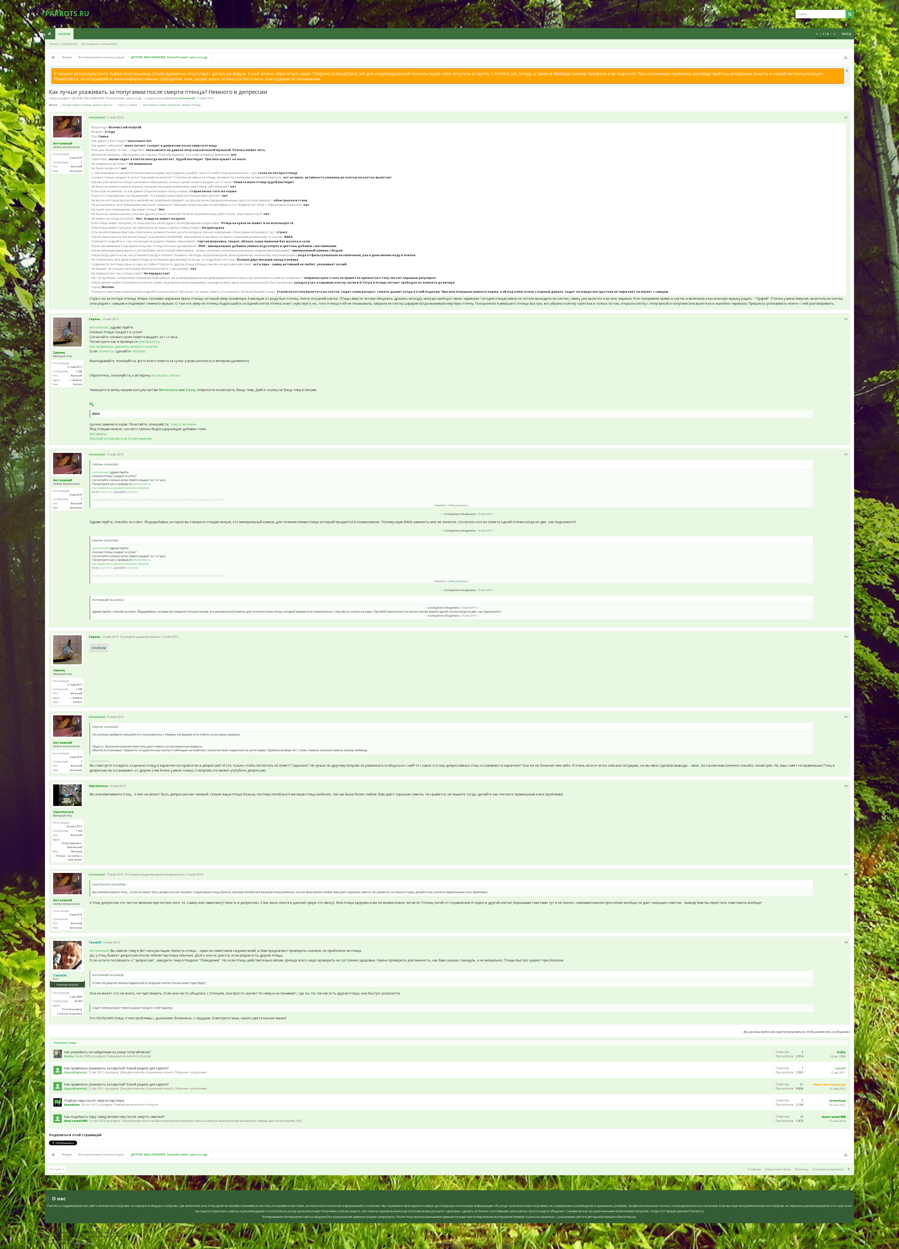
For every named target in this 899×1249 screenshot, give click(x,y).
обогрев (138, 351)
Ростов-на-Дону (72, 1009)
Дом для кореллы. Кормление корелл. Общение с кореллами (163, 1072)
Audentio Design (84, 1243)
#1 (846, 117)
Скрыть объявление (847, 71)
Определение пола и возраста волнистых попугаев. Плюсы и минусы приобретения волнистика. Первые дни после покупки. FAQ (212, 1121)
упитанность (149, 341)
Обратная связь (778, 1169)
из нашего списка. (166, 375)
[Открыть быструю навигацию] (845, 57)
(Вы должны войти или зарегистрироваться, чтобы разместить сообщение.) (797, 1032)
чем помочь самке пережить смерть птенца (171, 105)
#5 (846, 717)
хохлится (105, 351)
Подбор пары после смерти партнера (94, 1100)
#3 (846, 454)
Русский (55, 1169)
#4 (846, 637)
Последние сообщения (99, 44)
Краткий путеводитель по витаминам (120, 438)
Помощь (802, 1169)
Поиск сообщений (63, 44)
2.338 (79, 371)
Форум (64, 34)
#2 (846, 319)
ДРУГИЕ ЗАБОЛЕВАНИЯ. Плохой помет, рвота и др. (107, 98)
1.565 (79, 830)
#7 (846, 874)
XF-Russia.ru (67, 1240)
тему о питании (183, 424)
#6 (846, 786)
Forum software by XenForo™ (83, 1232)
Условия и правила (828, 1169)
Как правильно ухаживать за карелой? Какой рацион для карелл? (116, 1068)
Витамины (98, 433)
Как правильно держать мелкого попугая (123, 346)
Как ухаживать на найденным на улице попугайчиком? (107, 1052)
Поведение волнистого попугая (129, 1056)
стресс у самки (127, 105)
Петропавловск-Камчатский (72, 845)
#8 (846, 942)
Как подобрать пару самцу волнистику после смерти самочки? (114, 1116)
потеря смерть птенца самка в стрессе (87, 105)
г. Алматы (76, 380)
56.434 (78, 1001)
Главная (754, 1169)
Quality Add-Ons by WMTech (91, 1236)
